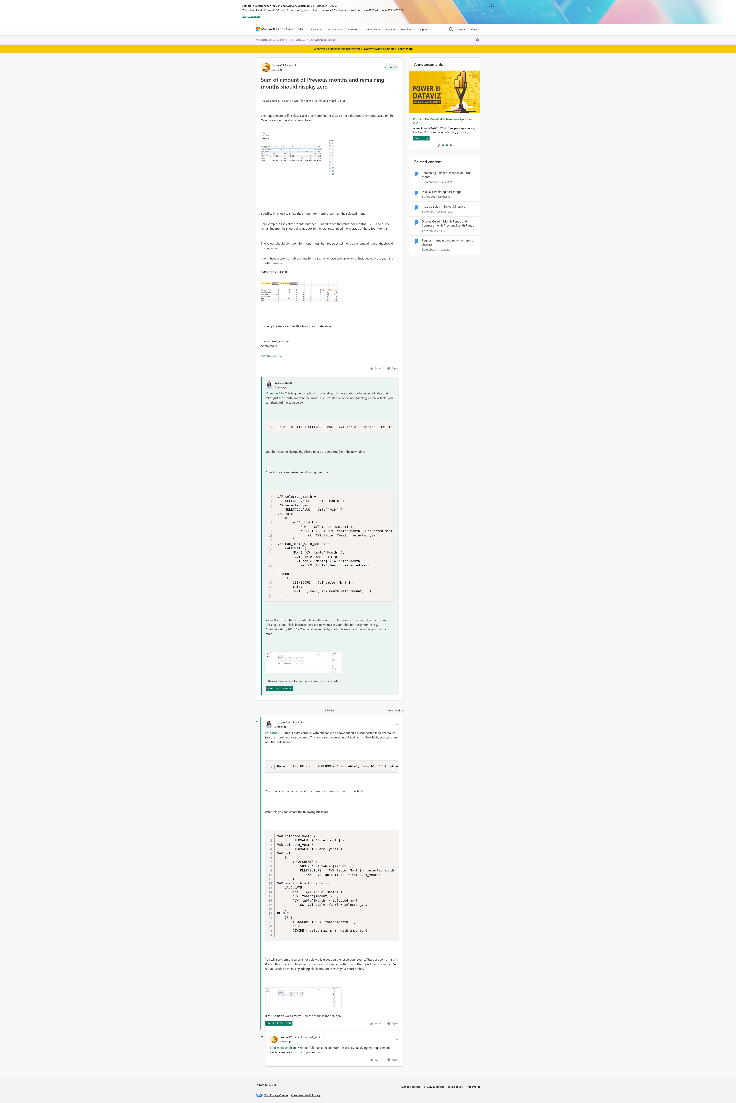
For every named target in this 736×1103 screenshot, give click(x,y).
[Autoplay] (438, 145)
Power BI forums (297, 39)
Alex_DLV (446, 182)
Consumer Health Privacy (305, 1095)
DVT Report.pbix (271, 356)
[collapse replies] (257, 721)
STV (443, 230)
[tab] (443, 145)
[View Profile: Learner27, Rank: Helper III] (265, 67)
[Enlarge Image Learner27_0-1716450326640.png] (299, 154)
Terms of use (455, 1086)
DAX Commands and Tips (322, 39)
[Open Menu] (477, 40)
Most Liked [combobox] (395, 710)
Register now (251, 16)
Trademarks (473, 1086)
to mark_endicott (314, 1037)
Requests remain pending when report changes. (447, 242)
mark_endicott (283, 383)
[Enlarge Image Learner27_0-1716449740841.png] (299, 291)
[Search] (451, 29)
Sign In (474, 29)
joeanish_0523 (445, 211)
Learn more (405, 49)
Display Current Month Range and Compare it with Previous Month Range (448, 223)
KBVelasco (444, 196)
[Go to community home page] (279, 29)
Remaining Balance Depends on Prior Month (446, 175)
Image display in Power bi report (443, 206)
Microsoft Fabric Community (270, 39)
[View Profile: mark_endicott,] (269, 385)
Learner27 (278, 65)
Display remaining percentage (441, 192)
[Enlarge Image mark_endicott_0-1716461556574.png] (304, 662)
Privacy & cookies (434, 1086)
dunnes (445, 249)
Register (462, 29)
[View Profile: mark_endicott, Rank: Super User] (269, 724)
